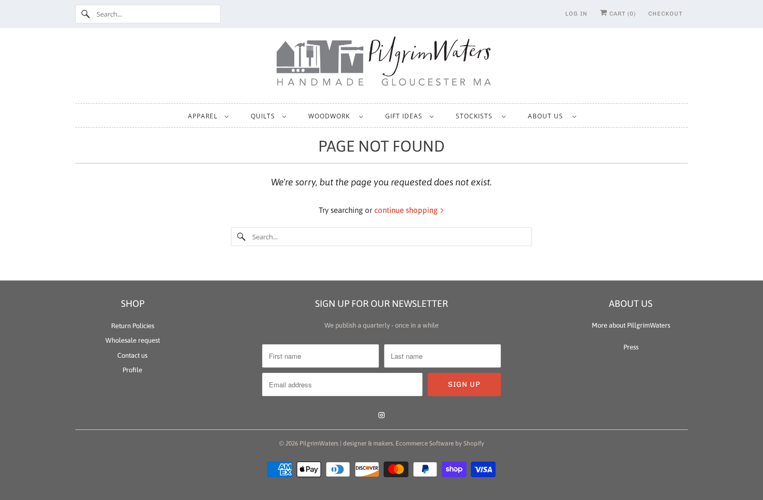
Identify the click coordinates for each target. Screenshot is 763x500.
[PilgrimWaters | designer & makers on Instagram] (381, 415)
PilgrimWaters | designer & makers (346, 443)
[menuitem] (208, 115)
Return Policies (132, 326)
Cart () (621, 13)
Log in (576, 13)
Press (630, 347)
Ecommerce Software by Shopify (440, 443)
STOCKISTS (476, 116)
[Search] (85, 14)
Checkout (665, 13)
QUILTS (264, 116)
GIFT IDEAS (405, 116)
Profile (132, 370)
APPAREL (204, 116)
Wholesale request (132, 340)
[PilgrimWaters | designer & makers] (381, 64)
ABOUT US (547, 116)
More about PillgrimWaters (631, 325)
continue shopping (407, 210)
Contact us (132, 355)
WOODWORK (331, 116)
